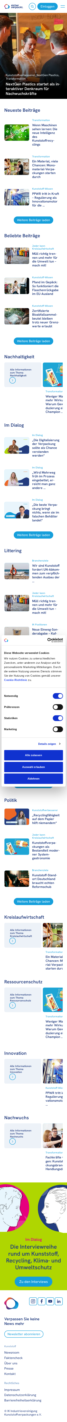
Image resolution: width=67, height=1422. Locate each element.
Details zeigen (47, 743)
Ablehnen (34, 778)
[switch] (58, 707)
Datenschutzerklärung (20, 1395)
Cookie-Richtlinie (15, 679)
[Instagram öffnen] (33, 1301)
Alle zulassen (33, 755)
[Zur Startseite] (13, 6)
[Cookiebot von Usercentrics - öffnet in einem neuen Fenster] (48, 640)
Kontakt (10, 1374)
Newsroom (11, 1352)
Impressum (12, 1390)
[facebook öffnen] (42, 1301)
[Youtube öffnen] (50, 1301)
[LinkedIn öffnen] (59, 1301)
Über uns (10, 1363)
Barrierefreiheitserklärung (22, 1400)
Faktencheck (13, 1358)
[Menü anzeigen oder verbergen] (62, 6)
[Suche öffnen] (32, 6)
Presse (9, 1368)
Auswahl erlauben (33, 766)
